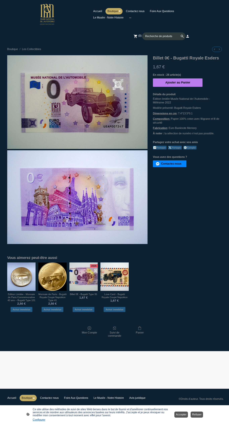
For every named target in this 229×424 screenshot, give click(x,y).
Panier (140, 332)
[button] (169, 163)
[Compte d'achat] (188, 36)
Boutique (12, 49)
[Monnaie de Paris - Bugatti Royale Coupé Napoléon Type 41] (52, 276)
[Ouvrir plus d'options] (130, 17)
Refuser (197, 414)
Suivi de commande (114, 334)
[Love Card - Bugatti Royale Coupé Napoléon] (114, 276)
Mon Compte (89, 332)
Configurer (39, 419)
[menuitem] (214, 49)
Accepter (181, 414)
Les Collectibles (31, 49)
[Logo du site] (47, 14)
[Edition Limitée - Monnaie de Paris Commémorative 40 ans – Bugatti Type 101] (21, 276)
